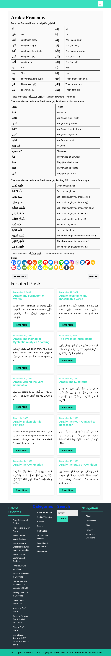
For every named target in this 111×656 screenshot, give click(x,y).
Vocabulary (42, 551)
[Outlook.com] (82, 262)
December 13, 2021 (68, 461)
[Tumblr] (66, 267)
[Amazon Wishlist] (34, 267)
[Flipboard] (87, 262)
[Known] (29, 267)
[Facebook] (13, 262)
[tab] (100, 4)
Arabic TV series (44, 517)
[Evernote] (50, 267)
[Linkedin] (24, 262)
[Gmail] (56, 262)
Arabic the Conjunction (28, 464)
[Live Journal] (77, 262)
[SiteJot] (61, 267)
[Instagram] (71, 262)
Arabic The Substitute (73, 381)
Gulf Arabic (42, 531)
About (88, 516)
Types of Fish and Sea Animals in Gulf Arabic (20, 619)
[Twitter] (19, 262)
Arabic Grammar (44, 512)
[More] (71, 267)
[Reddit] (34, 262)
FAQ (88, 525)
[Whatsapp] (40, 262)
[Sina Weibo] (45, 267)
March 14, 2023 (20, 418)
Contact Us (91, 521)
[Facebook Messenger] (50, 262)
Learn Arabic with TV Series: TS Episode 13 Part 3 (20, 584)
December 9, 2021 (68, 335)
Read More (20, 324)
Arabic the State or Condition (78, 464)
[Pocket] (13, 267)
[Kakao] (56, 267)
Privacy (89, 530)
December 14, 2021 (22, 335)
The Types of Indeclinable (75, 338)
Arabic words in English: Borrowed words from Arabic (21, 546)
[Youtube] (45, 262)
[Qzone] (40, 267)
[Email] (24, 267)
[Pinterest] (29, 262)
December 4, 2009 (22, 292)
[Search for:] (67, 513)
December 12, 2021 (22, 378)
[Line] (61, 262)
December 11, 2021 (68, 292)
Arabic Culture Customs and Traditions (19, 557)
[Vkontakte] (66, 262)
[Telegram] (19, 267)
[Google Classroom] (93, 262)
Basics (40, 526)
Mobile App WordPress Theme (25, 652)
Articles (40, 521)
